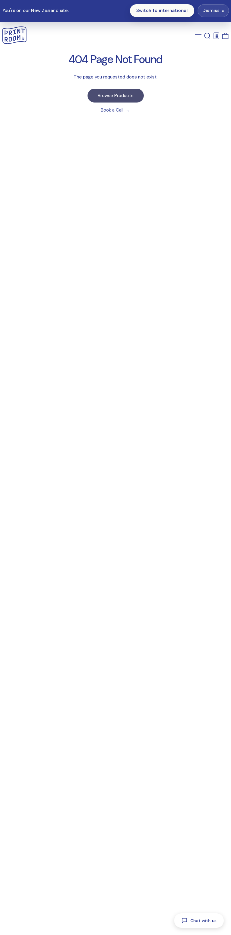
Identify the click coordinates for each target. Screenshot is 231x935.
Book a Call (113, 110)
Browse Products (116, 96)
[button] (207, 36)
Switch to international (162, 11)
